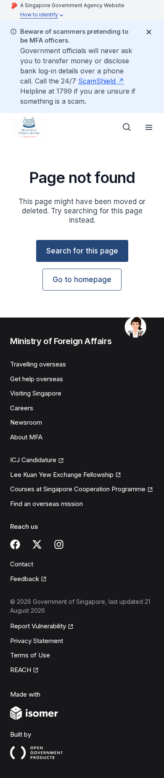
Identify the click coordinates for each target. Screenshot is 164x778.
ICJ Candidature (33, 460)
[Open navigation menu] (149, 127)
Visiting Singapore (35, 393)
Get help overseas (36, 379)
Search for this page (82, 251)
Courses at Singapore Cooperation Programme (77, 489)
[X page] (37, 544)
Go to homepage (82, 279)
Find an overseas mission (46, 504)
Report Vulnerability (38, 626)
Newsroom (26, 422)
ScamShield (97, 81)
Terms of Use (30, 655)
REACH (20, 670)
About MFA (26, 437)
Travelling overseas (38, 364)
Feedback (24, 579)
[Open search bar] (127, 127)
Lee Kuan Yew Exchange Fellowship (62, 475)
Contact (21, 564)
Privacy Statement (36, 641)
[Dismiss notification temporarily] (149, 32)
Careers (21, 408)
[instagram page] (59, 544)
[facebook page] (15, 544)
